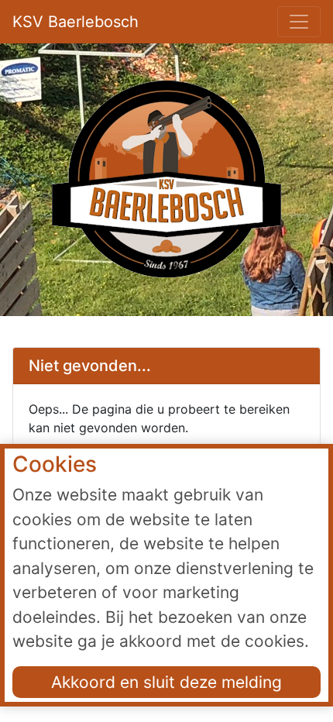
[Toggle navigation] (299, 21)
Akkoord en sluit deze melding (166, 682)
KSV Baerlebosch (75, 21)
